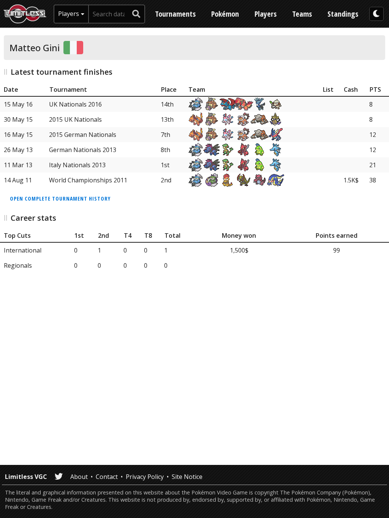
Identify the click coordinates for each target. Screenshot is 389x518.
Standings (342, 14)
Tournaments (175, 14)
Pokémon (225, 14)
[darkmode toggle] (376, 14)
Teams (302, 14)
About (79, 476)
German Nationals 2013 (82, 150)
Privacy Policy (145, 476)
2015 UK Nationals (75, 119)
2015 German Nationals (82, 134)
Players (266, 14)
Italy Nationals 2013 (77, 165)
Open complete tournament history (60, 198)
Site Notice (187, 476)
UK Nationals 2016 (75, 104)
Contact (107, 476)
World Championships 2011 (88, 180)
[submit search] (136, 14)
